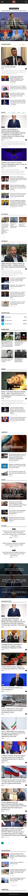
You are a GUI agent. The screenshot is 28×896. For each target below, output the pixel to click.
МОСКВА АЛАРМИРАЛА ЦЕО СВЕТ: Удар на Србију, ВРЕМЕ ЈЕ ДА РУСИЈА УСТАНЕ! (18, 879)
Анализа (13, 112)
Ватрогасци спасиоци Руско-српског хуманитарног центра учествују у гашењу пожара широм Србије (18, 195)
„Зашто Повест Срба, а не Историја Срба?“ (22, 225)
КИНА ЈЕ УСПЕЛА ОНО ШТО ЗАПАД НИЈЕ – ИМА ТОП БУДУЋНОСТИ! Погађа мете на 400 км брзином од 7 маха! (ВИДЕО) (13, 394)
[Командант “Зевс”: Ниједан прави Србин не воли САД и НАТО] (5, 287)
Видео (3, 389)
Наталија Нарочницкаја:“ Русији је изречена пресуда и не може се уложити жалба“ (17, 303)
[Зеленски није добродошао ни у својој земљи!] (14, 592)
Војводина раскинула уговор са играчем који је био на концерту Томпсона (17, 519)
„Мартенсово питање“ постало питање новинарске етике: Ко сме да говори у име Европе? (13, 164)
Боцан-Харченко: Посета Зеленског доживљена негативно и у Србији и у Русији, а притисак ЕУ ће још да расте (18, 87)
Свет (2, 685)
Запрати (25, 320)
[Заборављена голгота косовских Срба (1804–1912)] (14, 219)
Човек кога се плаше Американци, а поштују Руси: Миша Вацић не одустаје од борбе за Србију (18, 279)
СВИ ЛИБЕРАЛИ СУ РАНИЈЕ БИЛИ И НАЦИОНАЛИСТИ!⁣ (19, 360)
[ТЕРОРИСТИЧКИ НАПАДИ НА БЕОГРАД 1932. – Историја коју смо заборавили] (21, 336)
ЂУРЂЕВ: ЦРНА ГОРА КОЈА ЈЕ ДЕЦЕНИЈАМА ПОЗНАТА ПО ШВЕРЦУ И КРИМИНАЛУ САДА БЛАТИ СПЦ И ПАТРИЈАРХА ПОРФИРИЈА (17, 79)
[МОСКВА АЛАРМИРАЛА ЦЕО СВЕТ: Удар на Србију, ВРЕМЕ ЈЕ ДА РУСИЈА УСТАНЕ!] (5, 880)
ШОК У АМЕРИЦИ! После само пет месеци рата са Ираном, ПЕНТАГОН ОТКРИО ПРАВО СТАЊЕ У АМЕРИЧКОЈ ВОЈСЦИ (13, 734)
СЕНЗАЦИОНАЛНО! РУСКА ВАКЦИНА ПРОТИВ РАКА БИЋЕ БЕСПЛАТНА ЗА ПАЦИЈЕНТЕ (13, 448)
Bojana (2, 68)
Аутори (18, 112)
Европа (3, 706)
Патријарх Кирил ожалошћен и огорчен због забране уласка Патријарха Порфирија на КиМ (11, 646)
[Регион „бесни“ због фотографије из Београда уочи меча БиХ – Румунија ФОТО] (4, 512)
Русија (3, 753)
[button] (2, 2)
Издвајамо (4, 339)
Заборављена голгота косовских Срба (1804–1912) (13, 225)
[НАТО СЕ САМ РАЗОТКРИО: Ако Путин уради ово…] (14, 680)
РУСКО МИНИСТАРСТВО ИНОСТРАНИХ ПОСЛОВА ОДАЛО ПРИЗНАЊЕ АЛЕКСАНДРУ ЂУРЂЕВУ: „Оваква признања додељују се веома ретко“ (14, 806)
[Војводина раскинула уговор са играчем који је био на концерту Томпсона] (4, 519)
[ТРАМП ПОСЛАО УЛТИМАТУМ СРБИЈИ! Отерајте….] (5, 864)
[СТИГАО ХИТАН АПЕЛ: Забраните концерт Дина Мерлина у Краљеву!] (14, 659)
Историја (3, 221)
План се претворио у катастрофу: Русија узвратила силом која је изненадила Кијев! (12, 710)
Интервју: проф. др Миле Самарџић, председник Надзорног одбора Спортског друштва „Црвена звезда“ (13, 495)
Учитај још (13, 885)
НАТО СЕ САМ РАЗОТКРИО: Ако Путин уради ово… (12, 688)
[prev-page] (2, 108)
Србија (3, 19)
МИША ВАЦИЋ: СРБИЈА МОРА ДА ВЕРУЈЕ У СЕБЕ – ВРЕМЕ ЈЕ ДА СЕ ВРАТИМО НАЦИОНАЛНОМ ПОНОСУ (13, 265)
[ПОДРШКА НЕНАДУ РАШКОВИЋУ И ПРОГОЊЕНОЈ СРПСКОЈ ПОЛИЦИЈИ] (14, 569)
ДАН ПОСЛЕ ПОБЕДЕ (14, 10)
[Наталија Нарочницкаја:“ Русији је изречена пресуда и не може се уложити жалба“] (5, 304)
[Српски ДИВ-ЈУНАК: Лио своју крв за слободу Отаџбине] (7, 354)
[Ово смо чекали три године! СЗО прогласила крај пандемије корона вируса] (4, 473)
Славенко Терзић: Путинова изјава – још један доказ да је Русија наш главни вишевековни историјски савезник (13, 758)
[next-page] (4, 108)
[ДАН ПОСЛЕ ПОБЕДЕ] (14, 56)
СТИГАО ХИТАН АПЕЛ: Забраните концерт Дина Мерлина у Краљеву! (13, 667)
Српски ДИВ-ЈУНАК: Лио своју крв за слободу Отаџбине (6, 360)
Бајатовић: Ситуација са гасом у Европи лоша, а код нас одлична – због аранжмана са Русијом (17, 94)
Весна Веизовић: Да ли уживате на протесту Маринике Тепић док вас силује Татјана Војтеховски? (14, 554)
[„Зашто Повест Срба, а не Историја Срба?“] (23, 219)
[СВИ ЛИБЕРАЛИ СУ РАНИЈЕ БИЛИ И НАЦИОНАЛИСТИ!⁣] (21, 354)
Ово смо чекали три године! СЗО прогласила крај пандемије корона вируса (17, 473)
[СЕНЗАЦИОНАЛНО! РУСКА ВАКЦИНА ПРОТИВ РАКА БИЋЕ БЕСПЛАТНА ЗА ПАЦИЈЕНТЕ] (14, 443)
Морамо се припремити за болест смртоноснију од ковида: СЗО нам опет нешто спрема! (17, 466)
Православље (4, 642)
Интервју (3, 261)
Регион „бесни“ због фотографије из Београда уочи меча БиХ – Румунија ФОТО (17, 512)
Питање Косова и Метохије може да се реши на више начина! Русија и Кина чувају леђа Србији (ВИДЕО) (18, 419)
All (19, 44)
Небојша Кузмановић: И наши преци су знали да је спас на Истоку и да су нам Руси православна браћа (13, 781)
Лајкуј (25, 317)
